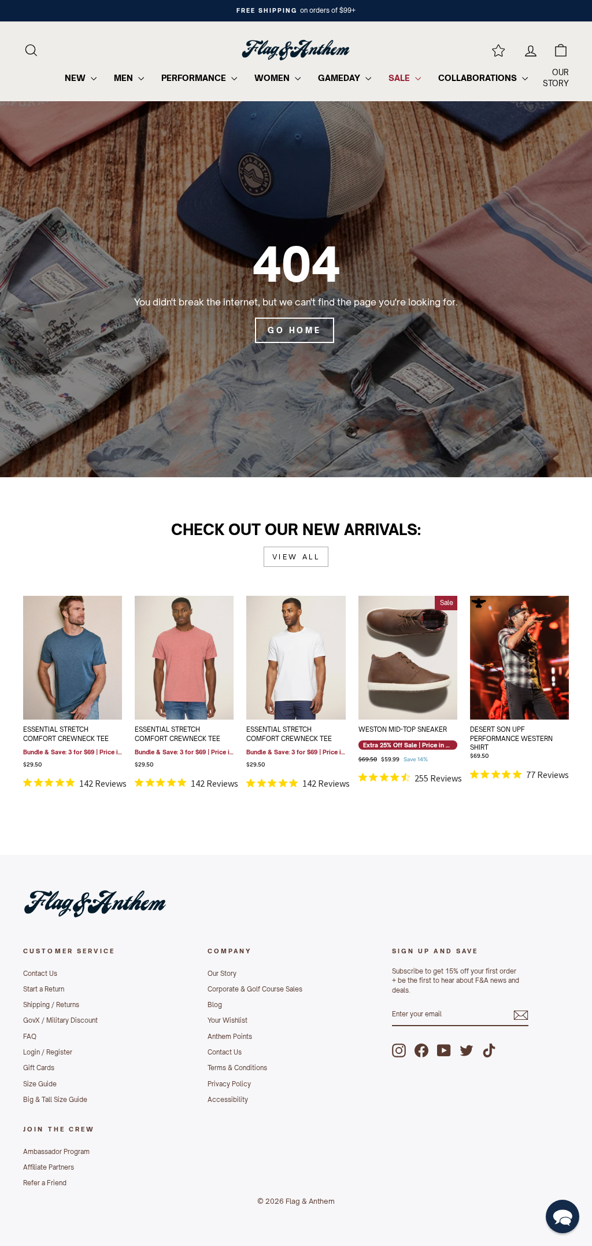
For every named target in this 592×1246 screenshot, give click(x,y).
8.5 (399, 611)
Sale (400, 78)
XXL (63, 698)
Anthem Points (230, 1037)
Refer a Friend (44, 1183)
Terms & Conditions (237, 1068)
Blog (215, 1005)
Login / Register (47, 1052)
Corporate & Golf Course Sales (255, 989)
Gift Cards (38, 1068)
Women (273, 78)
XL (210, 669)
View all (296, 556)
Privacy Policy (229, 1084)
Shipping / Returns (51, 1005)
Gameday (340, 78)
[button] (562, 1216)
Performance (194, 78)
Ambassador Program (56, 1152)
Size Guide (40, 1084)
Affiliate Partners (48, 1167)
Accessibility (228, 1100)
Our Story (222, 973)
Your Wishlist (227, 1020)
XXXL (81, 698)
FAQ (29, 1037)
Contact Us (40, 973)
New (76, 78)
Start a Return (43, 989)
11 (416, 640)
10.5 (399, 640)
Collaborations (478, 78)
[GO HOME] (296, 289)
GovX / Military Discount (60, 1020)
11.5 (433, 640)
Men (124, 78)
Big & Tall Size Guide (55, 1100)
